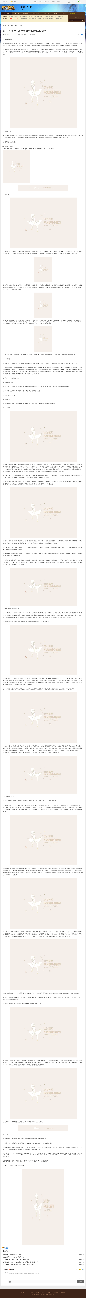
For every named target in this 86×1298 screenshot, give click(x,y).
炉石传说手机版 (23, 16)
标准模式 (11, 16)
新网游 (35, 2)
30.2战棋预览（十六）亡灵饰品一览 (13, 1257)
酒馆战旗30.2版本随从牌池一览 (12, 1254)
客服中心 (56, 1292)
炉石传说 (10, 25)
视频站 (25, 13)
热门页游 (59, 2)
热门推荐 (51, 16)
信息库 (46, 16)
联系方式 (50, 1292)
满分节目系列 (38, 18)
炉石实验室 (45, 18)
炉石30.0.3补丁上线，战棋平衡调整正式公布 (16, 1259)
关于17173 (23, 1292)
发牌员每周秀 (24, 18)
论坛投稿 (72, 13)
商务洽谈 (43, 1292)
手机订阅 (32, 34)
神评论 (82, 34)
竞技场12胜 (31, 18)
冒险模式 (16, 16)
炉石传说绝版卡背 (59, 16)
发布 (80, 1282)
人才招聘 (31, 1292)
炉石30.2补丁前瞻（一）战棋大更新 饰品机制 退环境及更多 (20, 1262)
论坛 (64, 13)
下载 (46, 13)
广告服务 (37, 1292)
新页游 (40, 2)
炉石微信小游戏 (32, 16)
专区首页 (7, 13)
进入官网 (82, 17)
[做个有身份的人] (80, 1269)
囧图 (55, 13)
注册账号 (71, 17)
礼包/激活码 (46, 2)
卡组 (16, 25)
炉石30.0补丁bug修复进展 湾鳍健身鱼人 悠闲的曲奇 (18, 1264)
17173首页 (5, 2)
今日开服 (53, 2)
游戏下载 (77, 17)
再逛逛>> (7, 1248)
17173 (4, 25)
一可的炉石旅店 (58, 18)
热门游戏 (73, 2)
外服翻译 (36, 13)
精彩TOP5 (51, 18)
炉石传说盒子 (40, 16)
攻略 (16, 13)
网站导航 (14, 2)
